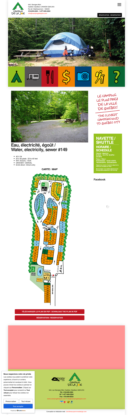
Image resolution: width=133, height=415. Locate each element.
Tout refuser (26, 401)
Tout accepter (18, 406)
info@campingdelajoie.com (37, 13)
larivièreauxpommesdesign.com (76, 411)
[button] (120, 4)
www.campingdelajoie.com (56, 399)
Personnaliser (11, 401)
